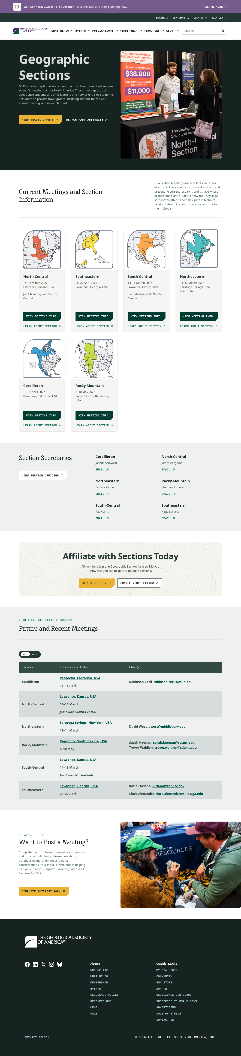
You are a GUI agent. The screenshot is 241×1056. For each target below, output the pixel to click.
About (170, 30)
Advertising (166, 1007)
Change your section (137, 583)
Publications (102, 30)
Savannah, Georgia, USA (79, 786)
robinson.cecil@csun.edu (173, 682)
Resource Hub (101, 1001)
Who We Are (99, 970)
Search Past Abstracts (84, 119)
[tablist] (30, 654)
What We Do (60, 30)
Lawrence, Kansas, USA (78, 696)
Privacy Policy (37, 1037)
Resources (152, 30)
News (93, 1007)
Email (99, 469)
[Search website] (223, 31)
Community (164, 976)
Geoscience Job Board (174, 995)
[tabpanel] (120, 730)
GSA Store (179, 17)
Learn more (214, 6)
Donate (160, 17)
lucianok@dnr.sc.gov (168, 786)
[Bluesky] (59, 991)
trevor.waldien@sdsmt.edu (176, 747)
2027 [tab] (25, 654)
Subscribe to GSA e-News (176, 1001)
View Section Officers (40, 475)
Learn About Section (40, 326)
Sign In (198, 17)
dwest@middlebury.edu (167, 726)
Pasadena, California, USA (80, 678)
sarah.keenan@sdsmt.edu (173, 742)
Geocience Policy (104, 995)
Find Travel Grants (37, 120)
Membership (128, 30)
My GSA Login (166, 970)
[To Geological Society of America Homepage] (31, 31)
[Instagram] (51, 991)
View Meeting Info (41, 316)
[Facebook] (27, 991)
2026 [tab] (34, 654)
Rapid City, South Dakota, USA (83, 741)
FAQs (93, 1013)
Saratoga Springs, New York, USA (86, 722)
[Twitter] (43, 991)
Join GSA (217, 17)
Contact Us (165, 1019)
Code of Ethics (168, 1013)
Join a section (94, 583)
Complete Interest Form (41, 891)
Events (80, 30)
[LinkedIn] (35, 991)
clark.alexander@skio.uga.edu (179, 793)
